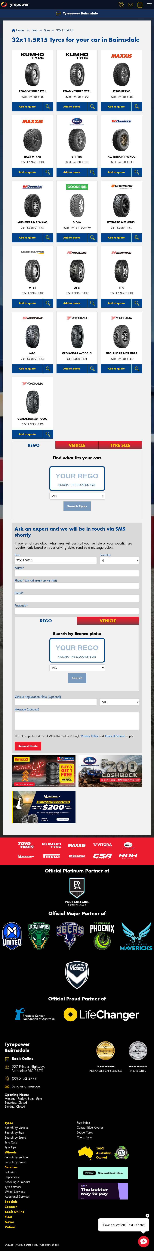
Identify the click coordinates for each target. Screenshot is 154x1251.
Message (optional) (27, 709)
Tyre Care (11, 1142)
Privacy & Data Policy (26, 1244)
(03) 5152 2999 (24, 1078)
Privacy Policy (89, 736)
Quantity (105, 555)
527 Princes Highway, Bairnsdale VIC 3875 (28, 1069)
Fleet (8, 1217)
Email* (19, 593)
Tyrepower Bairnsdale (80, 13)
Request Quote (28, 746)
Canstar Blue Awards (90, 1128)
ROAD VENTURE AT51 (32, 91)
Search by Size (14, 1133)
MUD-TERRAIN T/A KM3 (32, 222)
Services (11, 1167)
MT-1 (32, 353)
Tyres (9, 1123)
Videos (10, 1227)
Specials (11, 1202)
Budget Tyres (85, 1132)
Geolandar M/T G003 (32, 418)
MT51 (32, 287)
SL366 (77, 222)
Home (19, 30)
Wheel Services (15, 1192)
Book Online (14, 1212)
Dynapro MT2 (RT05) (121, 222)
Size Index (83, 1123)
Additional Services (17, 1197)
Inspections (12, 1177)
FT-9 (121, 287)
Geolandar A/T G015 (77, 353)
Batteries (10, 1172)
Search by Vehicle (16, 1128)
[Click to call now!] (121, 4)
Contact (11, 1207)
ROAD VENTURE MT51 (77, 91)
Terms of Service (115, 736)
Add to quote (27, 106)
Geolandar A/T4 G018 (121, 353)
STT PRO (77, 156)
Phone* (36, 580)
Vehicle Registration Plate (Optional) (38, 697)
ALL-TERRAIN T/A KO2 (121, 156)
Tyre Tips (10, 1147)
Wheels (10, 1152)
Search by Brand (15, 1138)
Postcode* (21, 606)
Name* (19, 568)
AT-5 (77, 287)
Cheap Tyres (84, 1137)
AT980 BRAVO (121, 91)
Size (17, 555)
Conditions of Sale (50, 1244)
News (9, 1222)
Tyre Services (13, 1187)
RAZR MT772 (32, 156)
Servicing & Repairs (17, 1182)
